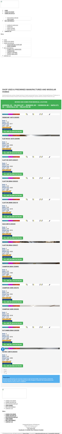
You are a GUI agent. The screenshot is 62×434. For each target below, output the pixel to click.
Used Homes (10, 19)
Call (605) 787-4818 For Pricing (12, 153)
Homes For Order (9, 12)
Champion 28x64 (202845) (10, 266)
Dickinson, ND (43, 105)
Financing (10, 26)
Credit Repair (11, 28)
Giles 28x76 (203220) (8, 224)
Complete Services (12, 25)
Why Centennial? (9, 21)
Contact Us (8, 31)
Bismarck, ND (31, 105)
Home (6, 10)
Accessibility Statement (53, 433)
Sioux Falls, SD (12, 107)
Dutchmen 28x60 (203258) (10, 330)
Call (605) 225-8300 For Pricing (12, 131)
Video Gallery (11, 29)
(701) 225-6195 (31, 428)
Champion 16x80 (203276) (10, 288)
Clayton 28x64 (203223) (10, 181)
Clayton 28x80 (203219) (10, 202)
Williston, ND (25, 107)
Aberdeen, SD (7, 105)
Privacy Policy (26, 433)
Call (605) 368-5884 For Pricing (12, 174)
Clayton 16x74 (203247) (10, 160)
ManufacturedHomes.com (41, 433)
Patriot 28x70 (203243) (9, 352)
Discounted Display (12, 17)
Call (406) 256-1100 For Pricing (12, 280)
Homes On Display (10, 13)
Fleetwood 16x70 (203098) (11, 138)
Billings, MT (19, 105)
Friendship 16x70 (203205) (10, 117)
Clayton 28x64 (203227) (10, 245)
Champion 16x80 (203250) (10, 309)
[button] (16, 34)
